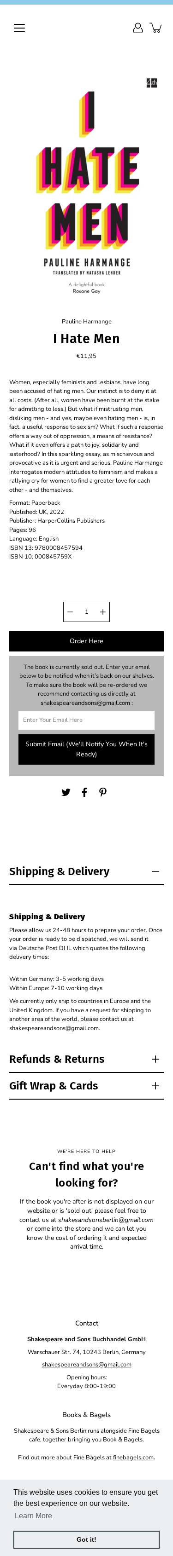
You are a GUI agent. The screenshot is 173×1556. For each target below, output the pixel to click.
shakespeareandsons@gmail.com (86, 1364)
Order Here (86, 641)
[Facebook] (84, 792)
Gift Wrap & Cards (53, 1085)
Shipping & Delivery (59, 871)
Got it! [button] (86, 1539)
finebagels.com (133, 1457)
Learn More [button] (33, 1516)
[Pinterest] (103, 792)
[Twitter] (66, 792)
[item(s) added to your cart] (156, 27)
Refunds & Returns (57, 1059)
